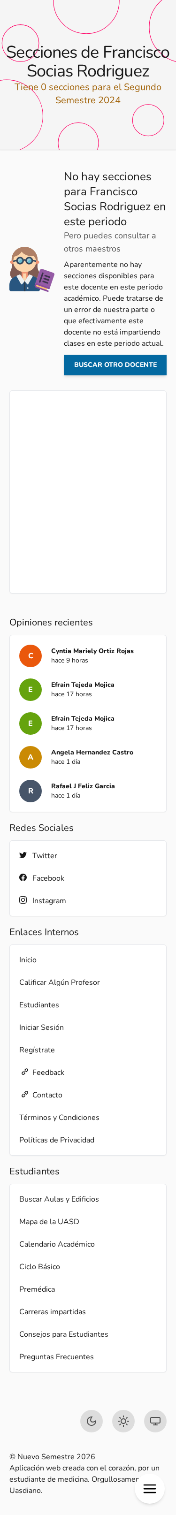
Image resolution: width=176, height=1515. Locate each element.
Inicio (28, 960)
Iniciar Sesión (41, 1027)
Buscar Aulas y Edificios (59, 1199)
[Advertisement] (88, 492)
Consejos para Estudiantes (63, 1334)
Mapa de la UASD (49, 1222)
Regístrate (37, 1050)
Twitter (44, 856)
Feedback (48, 1072)
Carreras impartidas (52, 1312)
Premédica (37, 1289)
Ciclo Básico (39, 1267)
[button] (150, 1489)
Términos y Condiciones (59, 1117)
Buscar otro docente (115, 364)
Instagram (49, 901)
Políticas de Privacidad (56, 1140)
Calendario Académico (57, 1244)
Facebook (48, 878)
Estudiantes (39, 1005)
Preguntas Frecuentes (56, 1357)
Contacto (47, 1095)
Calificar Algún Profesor (59, 982)
